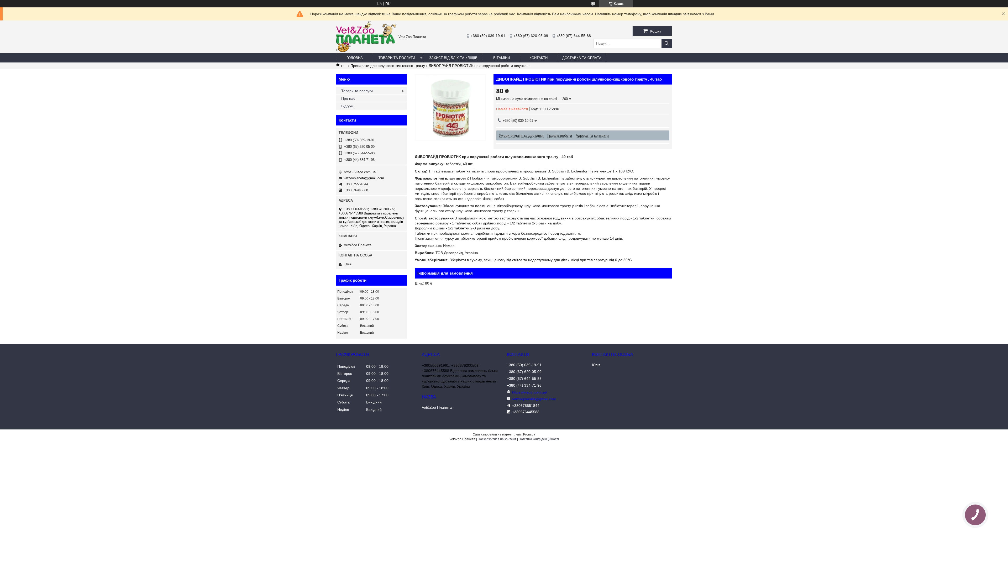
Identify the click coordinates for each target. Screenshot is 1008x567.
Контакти (538, 58)
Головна (354, 58)
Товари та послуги (397, 58)
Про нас (348, 98)
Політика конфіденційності (539, 439)
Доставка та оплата (581, 58)
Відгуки (347, 106)
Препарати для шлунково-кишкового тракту (387, 66)
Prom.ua (529, 434)
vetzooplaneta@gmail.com (364, 178)
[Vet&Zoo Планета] (366, 51)
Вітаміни (501, 58)
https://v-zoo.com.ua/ (360, 172)
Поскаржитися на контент (497, 439)
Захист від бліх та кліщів (453, 58)
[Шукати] (667, 43)
